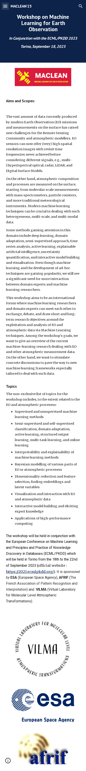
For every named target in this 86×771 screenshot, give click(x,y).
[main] (43, 31)
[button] (5, 6)
